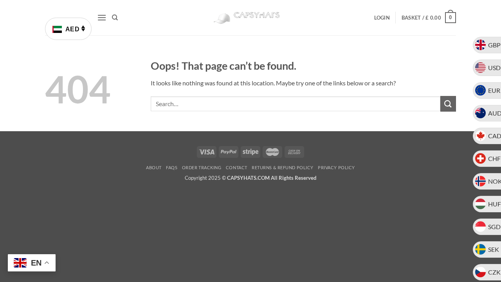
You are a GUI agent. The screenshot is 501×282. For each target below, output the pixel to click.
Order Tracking (202, 167)
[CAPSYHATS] (250, 18)
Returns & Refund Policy (283, 167)
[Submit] (448, 103)
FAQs (171, 167)
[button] (101, 17)
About (154, 167)
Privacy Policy (336, 167)
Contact (236, 167)
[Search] (115, 17)
